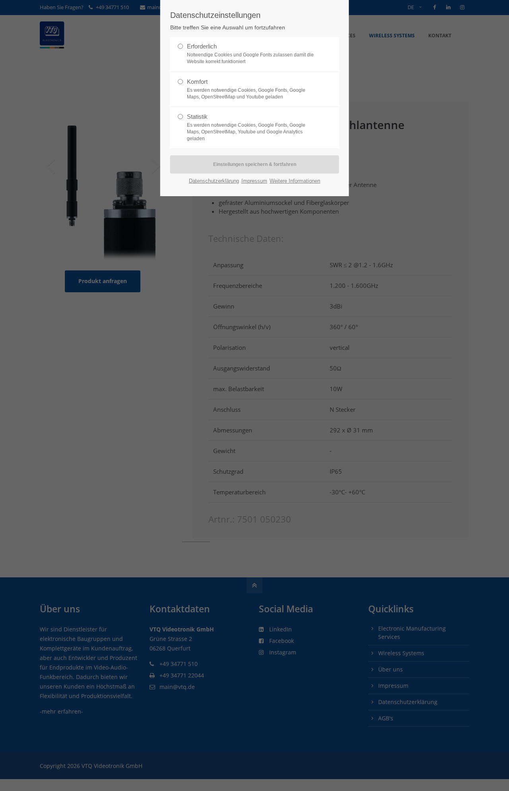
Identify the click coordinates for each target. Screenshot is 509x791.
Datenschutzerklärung (214, 181)
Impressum (254, 181)
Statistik (246, 127)
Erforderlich (250, 53)
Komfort (246, 89)
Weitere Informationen (295, 181)
